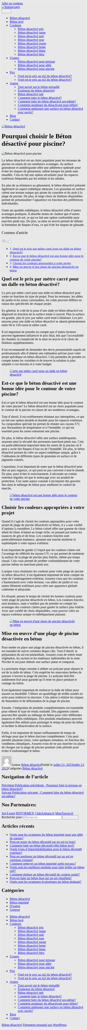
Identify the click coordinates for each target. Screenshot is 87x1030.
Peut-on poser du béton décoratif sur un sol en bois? (43, 842)
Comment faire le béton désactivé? (40, 97)
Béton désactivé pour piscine (36, 68)
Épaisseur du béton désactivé (36, 90)
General (15, 909)
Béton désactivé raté (31, 94)
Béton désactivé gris (31, 29)
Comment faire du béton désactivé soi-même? (47, 101)
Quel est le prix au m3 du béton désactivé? (45, 79)
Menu (6, 10)
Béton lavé (16, 21)
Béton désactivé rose (31, 39)
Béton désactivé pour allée (34, 65)
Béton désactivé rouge (32, 43)
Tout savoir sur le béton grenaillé (38, 87)
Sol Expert (8, 813)
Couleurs (15, 25)
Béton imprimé (19, 902)
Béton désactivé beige (32, 47)
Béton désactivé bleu (31, 54)
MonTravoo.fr (64, 813)
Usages (14, 58)
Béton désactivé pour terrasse (36, 61)
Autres (14, 83)
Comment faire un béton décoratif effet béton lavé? (42, 845)
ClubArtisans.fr (44, 813)
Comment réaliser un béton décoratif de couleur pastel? (45, 874)
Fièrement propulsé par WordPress (45, 1025)
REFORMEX (25, 813)
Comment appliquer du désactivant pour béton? (48, 105)
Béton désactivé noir (31, 36)
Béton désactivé (20, 18)
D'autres (15, 906)
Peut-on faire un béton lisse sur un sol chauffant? (41, 878)
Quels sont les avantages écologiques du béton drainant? (45, 881)
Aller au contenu (12, 3)
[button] (7, 241)
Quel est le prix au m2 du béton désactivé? (45, 76)
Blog (13, 116)
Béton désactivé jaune (32, 32)
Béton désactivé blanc (32, 50)
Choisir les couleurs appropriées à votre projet (42, 263)
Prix (12, 72)
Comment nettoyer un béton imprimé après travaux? (43, 863)
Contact (15, 119)
